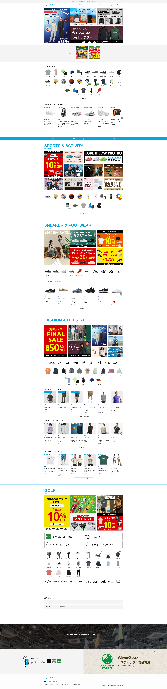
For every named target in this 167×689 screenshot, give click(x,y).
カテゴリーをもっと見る (83, 98)
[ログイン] (114, 5)
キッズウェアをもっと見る (83, 478)
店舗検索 (84, 638)
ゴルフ (112, 138)
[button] (122, 117)
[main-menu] (121, 5)
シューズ (73, 138)
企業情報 (46, 684)
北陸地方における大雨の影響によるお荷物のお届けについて (83, 1)
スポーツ (53, 138)
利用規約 (57, 684)
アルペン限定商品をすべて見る (83, 131)
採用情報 (51, 684)
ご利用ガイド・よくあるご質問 (51, 681)
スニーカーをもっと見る (83, 308)
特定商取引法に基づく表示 (77, 684)
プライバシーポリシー (66, 684)
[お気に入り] (112, 5)
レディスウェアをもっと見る (83, 447)
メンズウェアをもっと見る (83, 416)
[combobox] (84, 5)
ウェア (93, 138)
